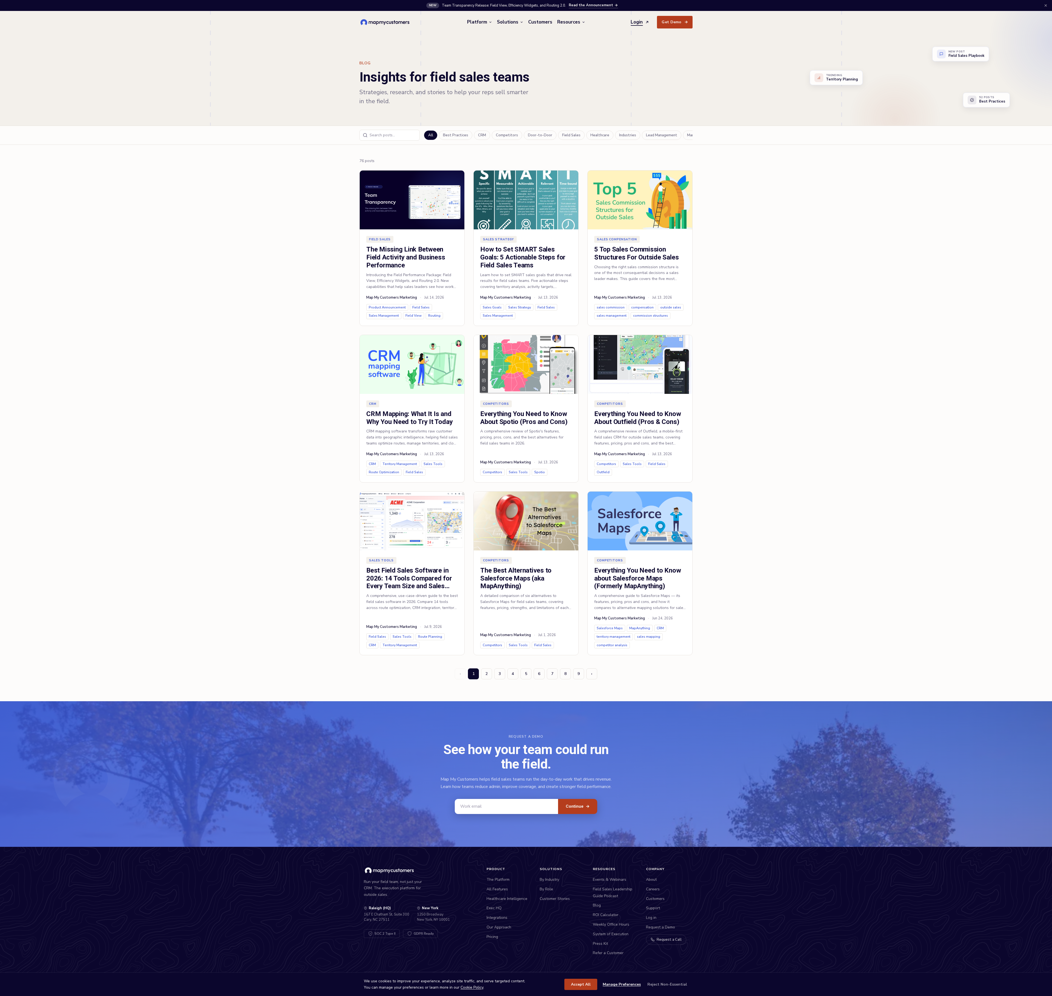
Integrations (497, 917)
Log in (651, 917)
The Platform (498, 879)
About (651, 879)
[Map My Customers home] (385, 22)
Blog (597, 905)
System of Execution (610, 934)
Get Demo (675, 22)
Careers (653, 889)
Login (637, 22)
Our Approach (499, 927)
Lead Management (661, 135)
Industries (627, 135)
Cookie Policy (472, 987)
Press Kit (600, 943)
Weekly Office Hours (611, 924)
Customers (540, 22)
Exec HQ (494, 908)
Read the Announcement (591, 5)
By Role (546, 889)
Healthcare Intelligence (507, 898)
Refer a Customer (608, 952)
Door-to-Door (540, 135)
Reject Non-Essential (667, 984)
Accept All (581, 984)
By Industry (549, 879)
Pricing (492, 936)
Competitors (507, 135)
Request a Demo (660, 927)
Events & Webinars (609, 879)
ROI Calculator (605, 914)
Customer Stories (555, 898)
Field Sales (571, 135)
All (430, 135)
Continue (578, 806)
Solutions (507, 22)
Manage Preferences (622, 984)
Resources (568, 22)
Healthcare (599, 135)
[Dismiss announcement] (1046, 5)
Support (653, 908)
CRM (482, 135)
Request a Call (669, 939)
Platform (477, 22)
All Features (497, 889)
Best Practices (455, 135)
